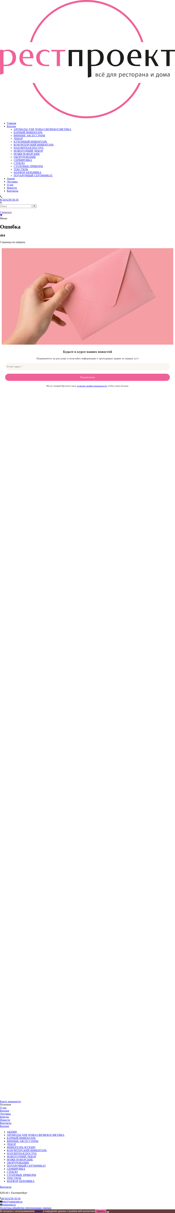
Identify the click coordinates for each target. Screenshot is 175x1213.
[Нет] (107, 1211)
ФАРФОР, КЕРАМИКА (27, 172)
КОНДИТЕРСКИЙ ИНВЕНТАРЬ (33, 144)
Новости (12, 187)
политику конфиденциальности (92, 386)
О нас (10, 184)
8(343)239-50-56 (9, 199)
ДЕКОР (18, 138)
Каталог (11, 126)
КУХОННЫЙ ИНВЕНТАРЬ (30, 141)
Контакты (12, 190)
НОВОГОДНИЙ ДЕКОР (28, 150)
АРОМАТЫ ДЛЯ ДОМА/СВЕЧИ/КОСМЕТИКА (42, 129)
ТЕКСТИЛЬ (21, 169)
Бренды (4, 1116)
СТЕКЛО (19, 163)
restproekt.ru (9, 1204)
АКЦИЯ (12, 1131)
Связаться (5, 212)
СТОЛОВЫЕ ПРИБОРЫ (28, 166)
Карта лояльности (10, 1101)
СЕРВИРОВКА (23, 160)
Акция (11, 178)
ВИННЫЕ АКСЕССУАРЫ (29, 135)
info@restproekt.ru (12, 1201)
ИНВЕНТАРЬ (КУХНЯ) (21, 1147)
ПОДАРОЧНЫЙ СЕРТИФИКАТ (33, 175)
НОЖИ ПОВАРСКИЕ (27, 153)
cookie (38, 1211)
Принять (101, 1211)
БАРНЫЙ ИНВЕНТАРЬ (28, 132)
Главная (11, 123)
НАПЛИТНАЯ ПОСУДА (29, 147)
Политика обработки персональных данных (25, 1207)
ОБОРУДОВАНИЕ (25, 157)
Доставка (12, 181)
